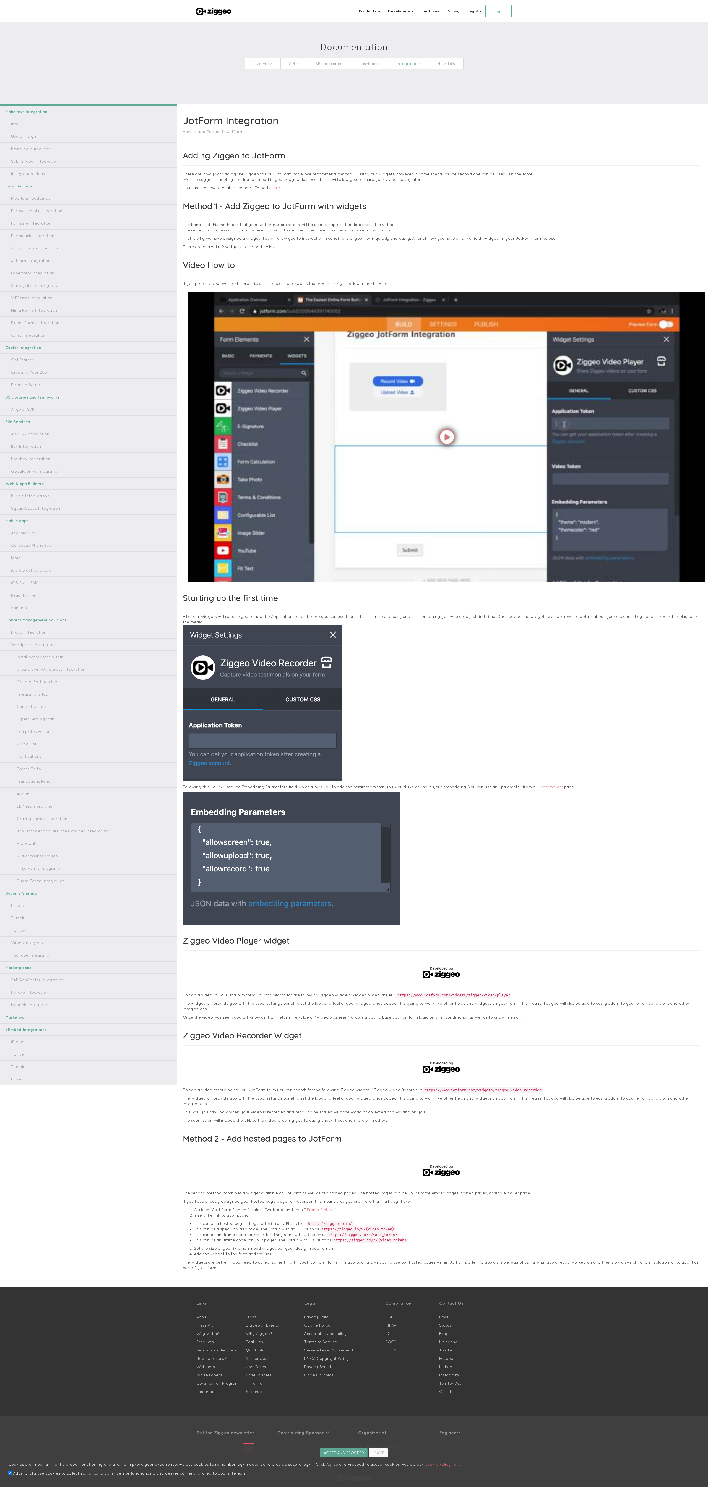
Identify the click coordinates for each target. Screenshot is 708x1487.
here (275, 188)
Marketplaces (18, 967)
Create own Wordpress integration (51, 669)
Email (444, 1317)
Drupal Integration (28, 632)
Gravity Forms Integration (36, 248)
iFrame (17, 1042)
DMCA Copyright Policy (326, 1358)
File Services (18, 422)
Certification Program (217, 1383)
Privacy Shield (317, 1366)
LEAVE (378, 1452)
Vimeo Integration (29, 943)
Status (445, 1325)
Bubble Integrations (30, 496)
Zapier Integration (23, 347)
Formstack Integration (32, 235)
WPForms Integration (32, 298)
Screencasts (258, 1358)
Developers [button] (399, 11)
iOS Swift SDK (24, 582)
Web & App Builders (25, 483)
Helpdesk (448, 1342)
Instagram (449, 1375)
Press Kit (204, 1325)
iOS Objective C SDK (31, 570)
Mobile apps (17, 521)
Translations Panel (34, 781)
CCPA (390, 1350)
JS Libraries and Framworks (32, 397)
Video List (27, 744)
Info (15, 124)
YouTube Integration (31, 955)
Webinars (205, 1366)
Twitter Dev (450, 1383)
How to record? (211, 1358)
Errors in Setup (25, 384)
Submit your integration (34, 161)
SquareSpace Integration (35, 508)
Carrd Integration (28, 335)
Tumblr (18, 918)
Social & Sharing (21, 893)
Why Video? (208, 1333)
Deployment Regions (216, 1350)
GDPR (390, 1317)
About (202, 1317)
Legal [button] (473, 11)
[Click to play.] (447, 437)
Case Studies (259, 1375)
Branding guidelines (30, 149)
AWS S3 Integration (30, 434)
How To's (446, 63)
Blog (443, 1333)
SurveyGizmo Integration (36, 285)
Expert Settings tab (35, 719)
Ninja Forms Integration (34, 310)
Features (430, 11)
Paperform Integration (32, 273)
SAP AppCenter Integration (37, 980)
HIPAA (390, 1325)
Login (498, 11)
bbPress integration (36, 806)
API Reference (329, 63)
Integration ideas (28, 173)
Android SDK (23, 533)
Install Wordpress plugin (40, 657)
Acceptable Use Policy (325, 1333)
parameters (552, 787)
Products (205, 1342)
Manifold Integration (31, 1004)
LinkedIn (19, 905)
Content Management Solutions (36, 620)
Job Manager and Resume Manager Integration (62, 831)
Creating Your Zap (29, 372)
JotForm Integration (31, 260)
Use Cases (256, 1366)
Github (445, 1391)
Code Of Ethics (318, 1375)
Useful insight (24, 136)
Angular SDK (23, 409)
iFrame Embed (320, 1209)
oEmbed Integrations (26, 1029)
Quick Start (257, 1350)
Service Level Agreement (328, 1350)
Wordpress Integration (33, 644)
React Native (23, 595)
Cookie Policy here (443, 1464)
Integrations (409, 63)
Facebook (448, 1358)
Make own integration (26, 112)
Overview (262, 63)
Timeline (254, 1383)
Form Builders (19, 186)
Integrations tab (32, 694)
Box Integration (26, 446)
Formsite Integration (31, 223)
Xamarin (19, 607)
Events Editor (30, 769)
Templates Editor (33, 731)
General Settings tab (37, 681)
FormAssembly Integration (37, 211)
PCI (388, 1333)
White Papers (209, 1375)
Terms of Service (320, 1342)
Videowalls (27, 843)
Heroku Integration (29, 992)
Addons (24, 793)
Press (251, 1317)
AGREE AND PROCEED (344, 1452)
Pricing (453, 11)
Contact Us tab (31, 706)
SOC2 (390, 1342)
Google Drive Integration (35, 471)
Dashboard (369, 63)
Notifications (29, 756)
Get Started (23, 360)
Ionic (15, 558)
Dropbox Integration (31, 459)
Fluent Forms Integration (35, 323)
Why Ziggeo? (259, 1333)
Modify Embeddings (30, 198)
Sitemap (254, 1391)
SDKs (294, 63)
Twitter (18, 930)
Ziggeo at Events (262, 1325)
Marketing (15, 1017)
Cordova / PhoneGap (31, 545)
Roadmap (205, 1391)
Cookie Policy (317, 1325)
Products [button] (368, 11)
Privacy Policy (317, 1317)
